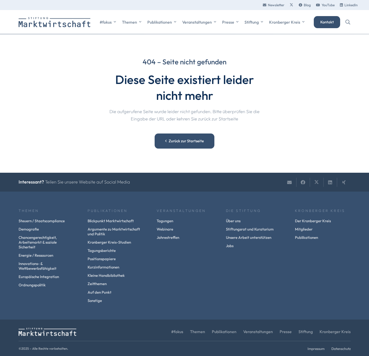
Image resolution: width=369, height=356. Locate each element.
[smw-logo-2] (54, 22)
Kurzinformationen (103, 267)
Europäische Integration (39, 276)
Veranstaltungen (258, 331)
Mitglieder (304, 229)
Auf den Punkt (99, 292)
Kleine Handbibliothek (106, 275)
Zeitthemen (97, 283)
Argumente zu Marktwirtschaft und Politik (114, 231)
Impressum (316, 348)
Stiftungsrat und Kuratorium (250, 229)
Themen (197, 331)
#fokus (177, 331)
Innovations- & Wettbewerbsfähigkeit (37, 266)
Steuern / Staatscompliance (42, 220)
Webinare (165, 229)
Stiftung (305, 331)
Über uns (233, 220)
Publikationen (306, 237)
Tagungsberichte (102, 250)
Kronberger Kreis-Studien (109, 242)
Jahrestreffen (168, 237)
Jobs (229, 245)
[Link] (291, 5)
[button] (115, 22)
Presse (286, 331)
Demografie (29, 229)
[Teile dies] (303, 182)
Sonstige (95, 300)
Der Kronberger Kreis (313, 220)
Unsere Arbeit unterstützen (248, 237)
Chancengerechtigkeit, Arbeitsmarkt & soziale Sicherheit (38, 242)
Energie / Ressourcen (36, 255)
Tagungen (165, 220)
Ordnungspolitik (32, 285)
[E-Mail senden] (289, 182)
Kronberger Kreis (335, 331)
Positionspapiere (102, 258)
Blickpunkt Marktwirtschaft (111, 220)
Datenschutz (341, 348)
